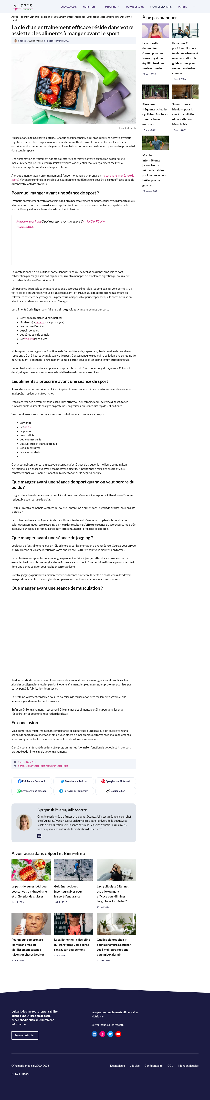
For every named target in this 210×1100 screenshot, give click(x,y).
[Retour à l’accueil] (22, 6)
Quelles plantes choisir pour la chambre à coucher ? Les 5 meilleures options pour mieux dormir (115, 947)
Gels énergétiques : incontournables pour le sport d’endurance (68, 891)
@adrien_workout (28, 221)
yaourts (29, 339)
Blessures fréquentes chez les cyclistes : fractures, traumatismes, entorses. (155, 114)
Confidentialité (154, 1065)
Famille (182, 6)
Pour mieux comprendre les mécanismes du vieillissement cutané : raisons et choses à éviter (27, 947)
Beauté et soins (135, 6)
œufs (27, 427)
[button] (194, 7)
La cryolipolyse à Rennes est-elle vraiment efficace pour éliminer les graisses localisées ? (113, 894)
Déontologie (117, 1065)
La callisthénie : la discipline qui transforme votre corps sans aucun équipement (72, 944)
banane (39, 322)
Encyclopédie (68, 6)
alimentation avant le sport (31, 765)
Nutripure (98, 1016)
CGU (170, 1065)
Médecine (110, 6)
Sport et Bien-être (160, 6)
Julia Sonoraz (77, 810)
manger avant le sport (57, 765)
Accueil (15, 16)
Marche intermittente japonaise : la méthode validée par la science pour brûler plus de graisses (154, 170)
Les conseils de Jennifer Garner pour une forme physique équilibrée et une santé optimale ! (153, 56)
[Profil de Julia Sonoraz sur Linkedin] (39, 836)
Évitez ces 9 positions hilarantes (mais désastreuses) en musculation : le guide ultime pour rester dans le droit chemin (185, 58)
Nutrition (89, 6)
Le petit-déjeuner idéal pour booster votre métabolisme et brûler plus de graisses (29, 891)
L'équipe (135, 1065)
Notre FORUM (20, 1074)
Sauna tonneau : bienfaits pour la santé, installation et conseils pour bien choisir (183, 114)
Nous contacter (25, 1035)
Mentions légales (188, 1065)
